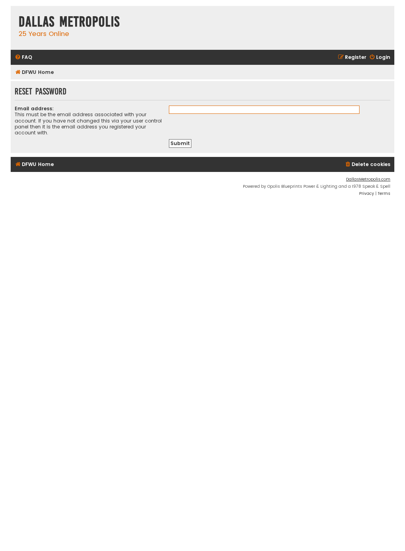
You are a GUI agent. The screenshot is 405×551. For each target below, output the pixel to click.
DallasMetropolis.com (368, 179)
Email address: (34, 108)
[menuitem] (23, 57)
